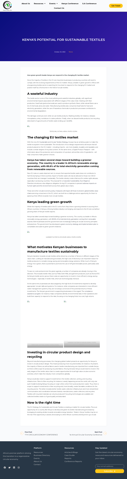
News (71, 52)
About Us (26, 4)
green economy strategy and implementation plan (78, 224)
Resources (38, 4)
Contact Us (59, 8)
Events (52, 4)
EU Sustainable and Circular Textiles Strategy (52, 142)
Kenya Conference (70, 4)
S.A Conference (89, 4)
